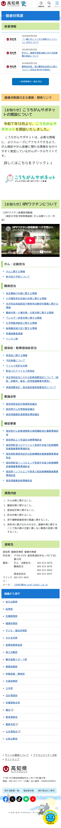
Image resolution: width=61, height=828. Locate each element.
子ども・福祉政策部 (16, 630)
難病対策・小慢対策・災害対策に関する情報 (30, 312)
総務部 (9, 609)
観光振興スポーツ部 (16, 659)
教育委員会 (12, 717)
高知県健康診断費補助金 (19, 480)
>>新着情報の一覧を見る (30, 82)
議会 (8, 710)
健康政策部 (12, 623)
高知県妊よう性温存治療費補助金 (24, 440)
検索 (49, 6)
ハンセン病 (12, 339)
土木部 (9, 688)
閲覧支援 (41, 6)
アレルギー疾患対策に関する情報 (24, 318)
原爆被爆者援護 (14, 333)
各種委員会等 (13, 703)
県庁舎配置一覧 (12, 791)
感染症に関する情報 (16, 355)
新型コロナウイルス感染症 (20, 371)
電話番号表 (28, 791)
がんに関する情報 (15, 271)
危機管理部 (12, 616)
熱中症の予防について (18, 277)
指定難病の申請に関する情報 (21, 293)
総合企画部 (12, 602)
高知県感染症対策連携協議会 (21, 404)
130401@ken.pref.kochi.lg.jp (31, 585)
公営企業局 (12, 739)
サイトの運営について (17, 755)
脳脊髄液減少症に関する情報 (21, 328)
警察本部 (10, 724)
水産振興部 (12, 681)
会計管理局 (12, 695)
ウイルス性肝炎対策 (16, 366)
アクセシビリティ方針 (45, 755)
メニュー (57, 6)
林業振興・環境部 (15, 674)
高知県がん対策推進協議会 (20, 409)
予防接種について (15, 360)
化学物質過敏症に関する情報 (21, 323)
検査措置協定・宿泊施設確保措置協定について (31, 387)
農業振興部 (12, 666)
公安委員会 (12, 731)
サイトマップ (12, 759)
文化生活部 (12, 638)
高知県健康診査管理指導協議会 (22, 414)
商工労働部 (12, 652)
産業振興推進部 (14, 645)
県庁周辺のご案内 (46, 791)
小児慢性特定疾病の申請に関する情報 (26, 298)
